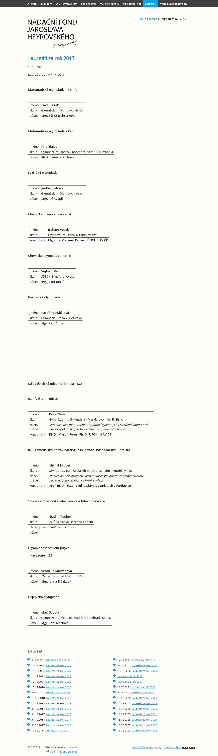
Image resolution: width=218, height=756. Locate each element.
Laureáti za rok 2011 (57, 730)
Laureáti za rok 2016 (58, 708)
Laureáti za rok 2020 (58, 687)
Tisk (52, 751)
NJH (142, 19)
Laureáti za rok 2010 (144, 665)
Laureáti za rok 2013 (58, 725)
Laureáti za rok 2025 (57, 660)
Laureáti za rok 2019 (57, 692)
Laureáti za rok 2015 (58, 714)
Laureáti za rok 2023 (58, 670)
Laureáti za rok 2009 (144, 670)
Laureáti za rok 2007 (130, 681)
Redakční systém (143, 747)
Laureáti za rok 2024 (58, 665)
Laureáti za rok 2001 (144, 714)
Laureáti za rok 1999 (144, 725)
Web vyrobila (172, 747)
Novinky (46, 4)
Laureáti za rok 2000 (144, 708)
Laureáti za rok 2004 (144, 697)
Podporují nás (132, 4)
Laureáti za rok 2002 (144, 703)
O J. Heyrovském (66, 4)
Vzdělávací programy (173, 4)
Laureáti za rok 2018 (58, 697)
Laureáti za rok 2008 (130, 676)
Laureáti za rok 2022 (58, 676)
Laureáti (152, 19)
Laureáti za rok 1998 (144, 730)
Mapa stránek (68, 751)
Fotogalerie (88, 4)
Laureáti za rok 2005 (141, 692)
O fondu (32, 4)
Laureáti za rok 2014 (58, 719)
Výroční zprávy (110, 4)
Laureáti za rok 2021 (58, 681)
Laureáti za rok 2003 (144, 719)
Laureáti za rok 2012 (142, 660)
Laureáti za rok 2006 (142, 687)
